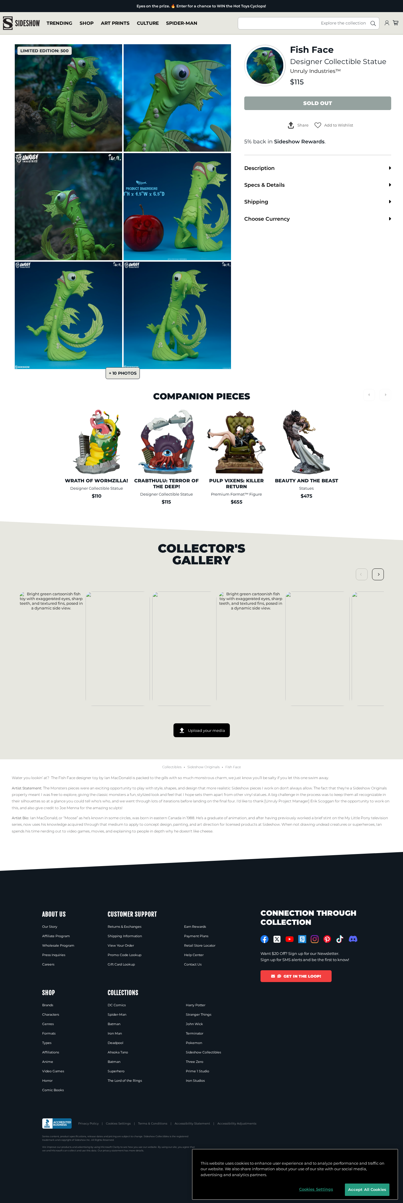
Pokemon (194, 1043)
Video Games (53, 1071)
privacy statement (113, 1150)
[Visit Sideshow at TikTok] (340, 939)
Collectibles (171, 767)
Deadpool (115, 1043)
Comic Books (53, 1090)
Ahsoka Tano (118, 1052)
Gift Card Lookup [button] (121, 964)
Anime (47, 1062)
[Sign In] (386, 23)
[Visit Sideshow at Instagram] (315, 939)
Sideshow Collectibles (203, 1052)
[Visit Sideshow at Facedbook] (264, 939)
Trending (59, 23)
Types (46, 1043)
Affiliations (50, 1052)
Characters (50, 1014)
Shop (87, 23)
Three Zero (194, 1062)
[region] (295, 1174)
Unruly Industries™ (315, 71)
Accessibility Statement (192, 1123)
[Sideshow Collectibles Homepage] (21, 23)
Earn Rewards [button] (195, 927)
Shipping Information (125, 936)
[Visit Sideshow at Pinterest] (327, 939)
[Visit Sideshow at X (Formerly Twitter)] (277, 939)
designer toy (87, 778)
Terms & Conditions (152, 1123)
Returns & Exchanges (124, 927)
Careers (48, 964)
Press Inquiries (53, 955)
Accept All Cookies (367, 1189)
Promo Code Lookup (124, 955)
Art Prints (115, 23)
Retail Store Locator (199, 945)
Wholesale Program (58, 945)
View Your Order (121, 945)
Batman (114, 1024)
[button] (334, 125)
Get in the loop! (302, 976)
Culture (148, 23)
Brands (47, 1005)
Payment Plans (196, 936)
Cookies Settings (118, 1123)
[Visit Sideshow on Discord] (352, 939)
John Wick (194, 1024)
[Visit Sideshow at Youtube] (290, 939)
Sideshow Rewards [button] (299, 141)
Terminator (194, 1033)
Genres (48, 1024)
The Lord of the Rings (125, 1081)
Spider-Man (181, 23)
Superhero (116, 1071)
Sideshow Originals (203, 767)
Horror (47, 1081)
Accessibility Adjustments (236, 1123)
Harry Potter (195, 1005)
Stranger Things (198, 1014)
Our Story (49, 927)
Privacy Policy (88, 1123)
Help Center (194, 955)
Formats (48, 1033)
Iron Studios (195, 1081)
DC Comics (117, 1005)
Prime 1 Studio (197, 1071)
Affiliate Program (56, 936)
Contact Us (193, 964)
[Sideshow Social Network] (302, 939)
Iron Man (115, 1033)
